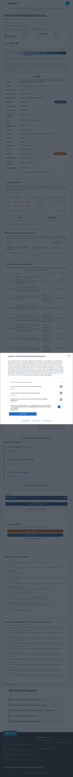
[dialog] (36, 388)
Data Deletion (26, 420)
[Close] (69, 356)
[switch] (60, 386)
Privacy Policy (47, 420)
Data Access (36, 420)
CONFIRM (22, 414)
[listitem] (36, 382)
